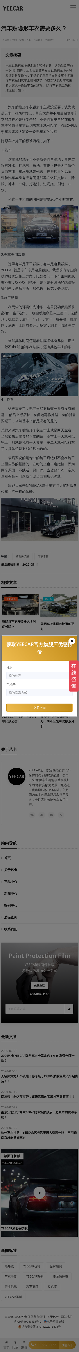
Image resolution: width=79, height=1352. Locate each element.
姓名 (9, 668)
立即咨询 (39, 708)
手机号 (11, 684)
